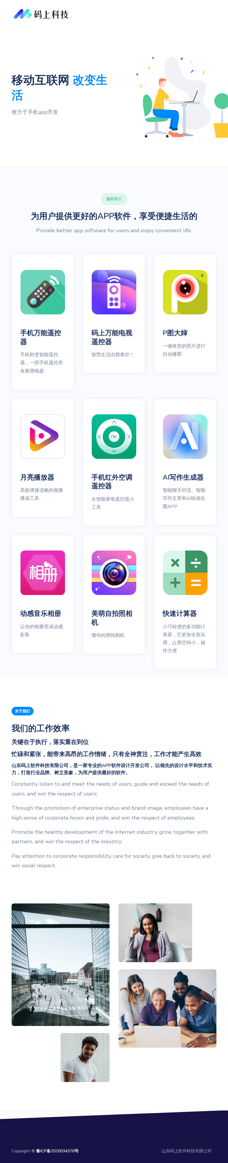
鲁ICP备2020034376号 (57, 1151)
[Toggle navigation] (208, 14)
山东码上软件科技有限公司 (187, 1151)
